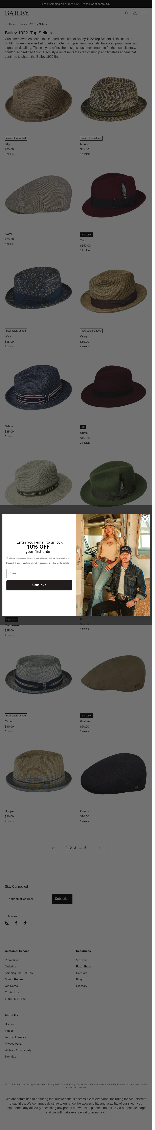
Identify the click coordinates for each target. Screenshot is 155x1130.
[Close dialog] (144, 519)
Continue (39, 585)
